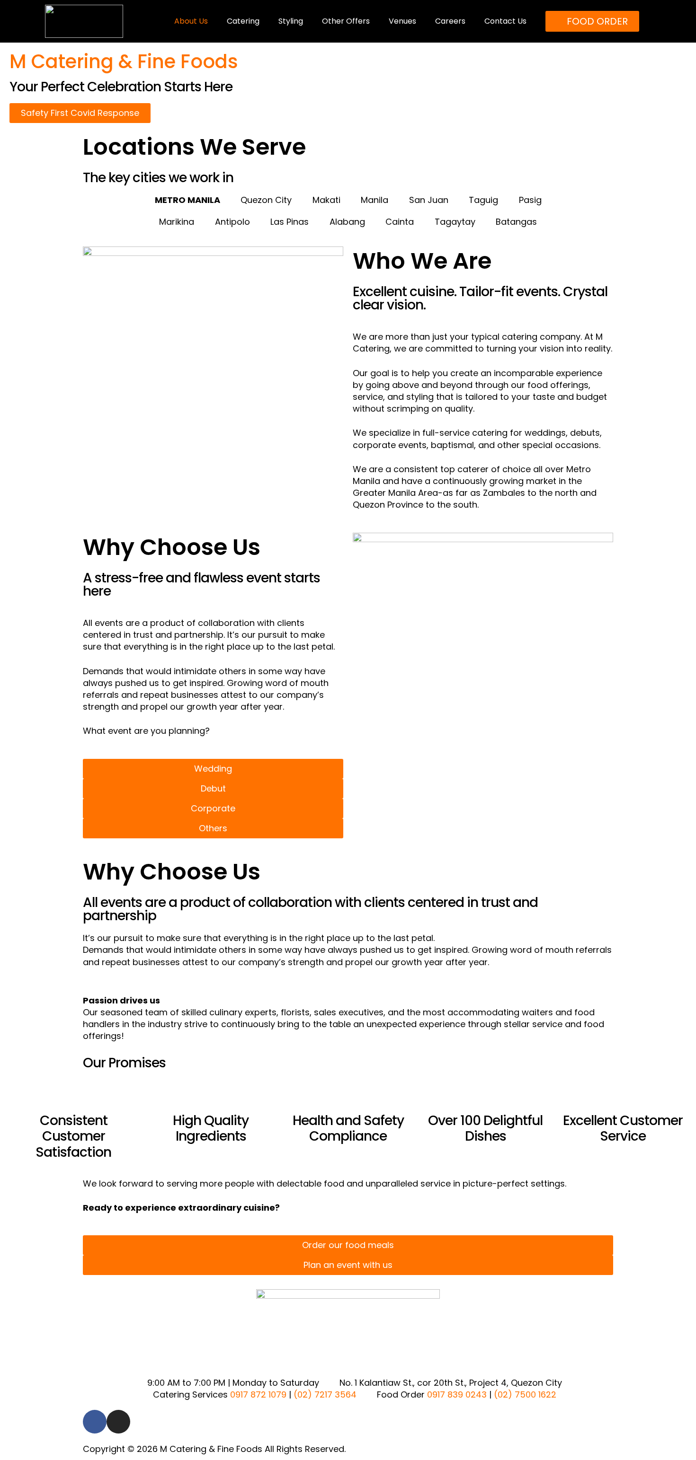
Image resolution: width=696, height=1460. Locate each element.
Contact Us (505, 21)
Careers (450, 21)
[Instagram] (118, 1422)
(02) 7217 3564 (325, 1394)
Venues (402, 21)
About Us (191, 21)
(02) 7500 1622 (525, 1394)
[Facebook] (95, 1422)
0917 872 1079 (258, 1394)
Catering (243, 21)
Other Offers (346, 21)
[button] (92, 1018)
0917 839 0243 (457, 1394)
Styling (290, 21)
